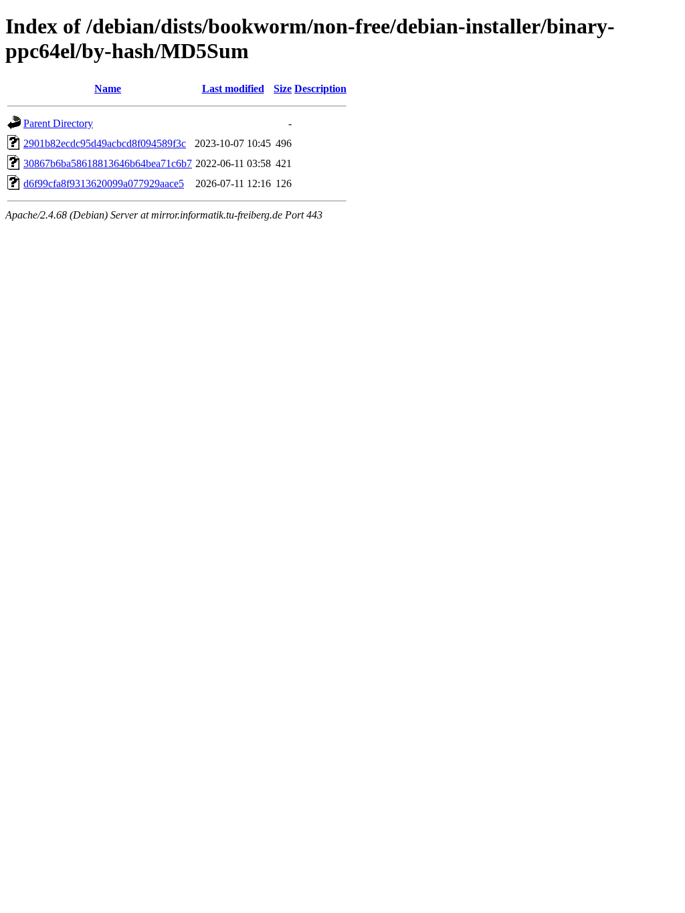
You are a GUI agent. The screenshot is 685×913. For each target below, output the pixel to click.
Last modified (233, 88)
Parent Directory (58, 123)
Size (283, 88)
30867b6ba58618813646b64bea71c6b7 (107, 163)
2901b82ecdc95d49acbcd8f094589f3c (104, 143)
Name (107, 88)
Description (320, 88)
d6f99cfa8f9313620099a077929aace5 (103, 183)
